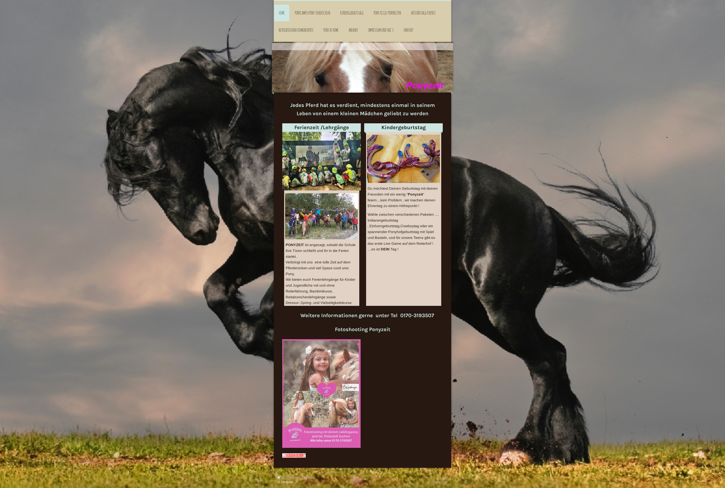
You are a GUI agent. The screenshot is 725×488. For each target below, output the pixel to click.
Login (443, 477)
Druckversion (291, 477)
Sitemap (309, 477)
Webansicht (439, 482)
